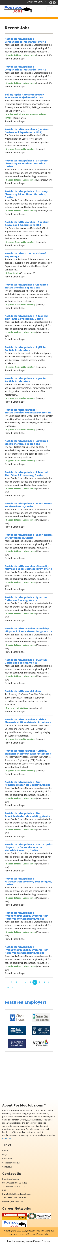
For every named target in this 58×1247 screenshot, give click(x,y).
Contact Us (7, 1166)
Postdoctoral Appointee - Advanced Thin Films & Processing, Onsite (26, 317)
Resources (7, 1158)
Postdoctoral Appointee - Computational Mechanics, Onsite (25, 40)
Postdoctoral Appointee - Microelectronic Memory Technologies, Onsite (28, 881)
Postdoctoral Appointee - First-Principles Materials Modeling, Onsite (27, 783)
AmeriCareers (34, 1241)
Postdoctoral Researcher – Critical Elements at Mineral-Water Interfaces (28, 721)
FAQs (4, 1154)
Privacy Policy (42, 1234)
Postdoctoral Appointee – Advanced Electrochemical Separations (26, 286)
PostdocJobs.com (10, 1179)
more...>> (6, 1138)
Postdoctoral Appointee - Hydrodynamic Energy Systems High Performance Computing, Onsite (26, 915)
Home (5, 1150)
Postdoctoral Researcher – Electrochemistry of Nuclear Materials (28, 411)
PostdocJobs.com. (36, 1230)
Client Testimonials (11, 1162)
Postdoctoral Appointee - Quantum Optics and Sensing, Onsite (26, 599)
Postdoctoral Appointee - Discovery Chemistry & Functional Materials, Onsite (26, 163)
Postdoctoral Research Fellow (23, 691)
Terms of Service (27, 1234)
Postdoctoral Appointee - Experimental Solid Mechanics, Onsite (28, 505)
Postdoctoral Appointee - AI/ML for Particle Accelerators (26, 348)
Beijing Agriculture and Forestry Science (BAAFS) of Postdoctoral (24, 96)
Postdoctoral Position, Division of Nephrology (25, 255)
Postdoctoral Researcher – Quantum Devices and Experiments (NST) (27, 131)
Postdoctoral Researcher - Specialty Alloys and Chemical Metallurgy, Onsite (28, 567)
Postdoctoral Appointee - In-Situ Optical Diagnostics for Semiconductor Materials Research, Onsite (29, 847)
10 (7, 987)
